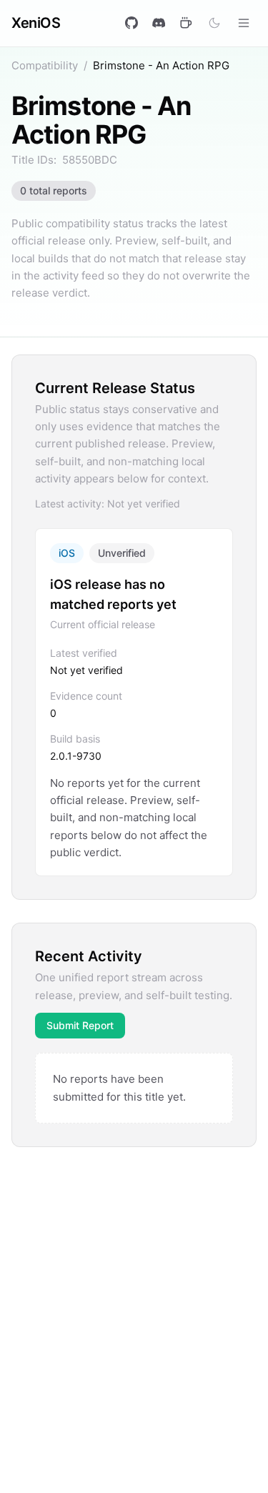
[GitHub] (131, 23)
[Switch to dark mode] (214, 22)
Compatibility (44, 65)
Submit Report (80, 1025)
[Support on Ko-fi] (186, 23)
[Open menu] (244, 23)
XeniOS (35, 22)
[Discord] (159, 23)
